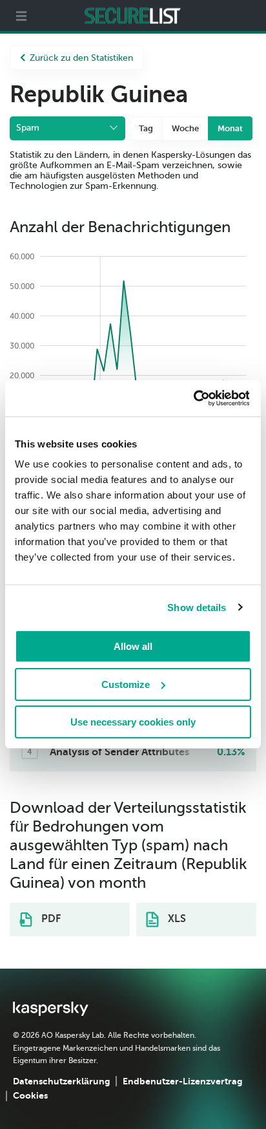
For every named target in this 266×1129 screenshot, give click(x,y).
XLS (175, 919)
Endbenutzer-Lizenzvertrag (182, 1081)
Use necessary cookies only (133, 721)
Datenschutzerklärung (61, 1081)
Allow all (133, 646)
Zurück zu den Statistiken (81, 58)
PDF (50, 919)
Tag (146, 128)
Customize (125, 684)
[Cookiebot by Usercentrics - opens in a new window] (192, 398)
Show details (196, 607)
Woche (185, 128)
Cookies (30, 1095)
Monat (230, 128)
